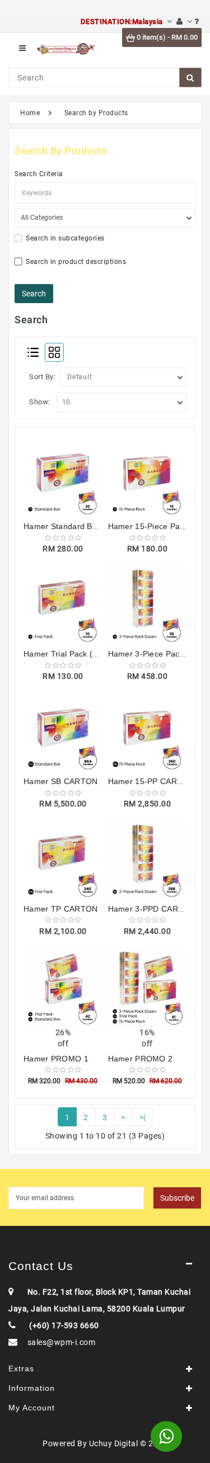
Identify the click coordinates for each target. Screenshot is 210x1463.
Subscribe (177, 1197)
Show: (39, 402)
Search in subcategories (65, 238)
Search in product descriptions (76, 262)
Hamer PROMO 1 (56, 1058)
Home (30, 113)
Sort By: (42, 376)
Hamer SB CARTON (61, 781)
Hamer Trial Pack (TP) (65, 653)
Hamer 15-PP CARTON (151, 781)
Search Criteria (39, 174)
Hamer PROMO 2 (140, 1058)
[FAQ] (196, 21)
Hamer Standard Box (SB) (72, 526)
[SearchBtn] (190, 77)
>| (142, 1117)
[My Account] (184, 21)
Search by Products (96, 113)
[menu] (22, 48)
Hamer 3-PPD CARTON (151, 908)
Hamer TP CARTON (61, 908)
